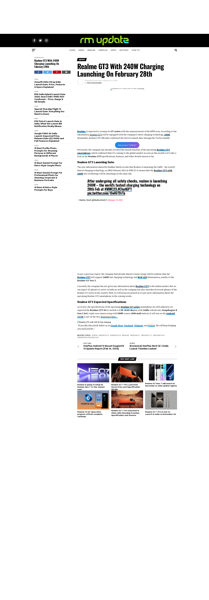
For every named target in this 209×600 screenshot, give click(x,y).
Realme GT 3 (147, 335)
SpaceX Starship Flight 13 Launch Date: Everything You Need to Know (49, 111)
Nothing (123, 50)
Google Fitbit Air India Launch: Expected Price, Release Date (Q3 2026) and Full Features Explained (49, 137)
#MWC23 (110, 189)
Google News (117, 325)
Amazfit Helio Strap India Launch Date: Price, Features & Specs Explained (49, 84)
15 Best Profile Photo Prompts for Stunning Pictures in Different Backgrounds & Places (46, 152)
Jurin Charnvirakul (94, 83)
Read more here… (109, 316)
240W (167, 134)
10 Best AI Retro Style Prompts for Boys (45, 188)
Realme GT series (130, 306)
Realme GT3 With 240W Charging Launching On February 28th (46, 63)
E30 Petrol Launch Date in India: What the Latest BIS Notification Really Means (48, 123)
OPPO (113, 50)
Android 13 (104, 335)
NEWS (81, 50)
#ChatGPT (125, 189)
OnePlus (102, 50)
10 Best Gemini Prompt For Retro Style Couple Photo (48, 164)
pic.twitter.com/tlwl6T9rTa (106, 193)
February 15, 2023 (115, 200)
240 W (95, 335)
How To (136, 50)
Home (72, 50)
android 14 (116, 335)
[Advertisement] (104, 17)
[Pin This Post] (57, 72)
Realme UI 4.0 (159, 335)
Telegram (138, 325)
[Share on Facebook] (38, 72)
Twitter (151, 325)
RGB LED (142, 277)
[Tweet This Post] (47, 72)
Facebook (128, 325)
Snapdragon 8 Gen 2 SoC (88, 337)
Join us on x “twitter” (127, 145)
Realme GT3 (96, 134)
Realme (91, 50)
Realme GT (135, 335)
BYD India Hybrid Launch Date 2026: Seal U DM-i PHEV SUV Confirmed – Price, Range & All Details (49, 98)
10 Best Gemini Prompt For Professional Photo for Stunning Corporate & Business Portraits (48, 176)
